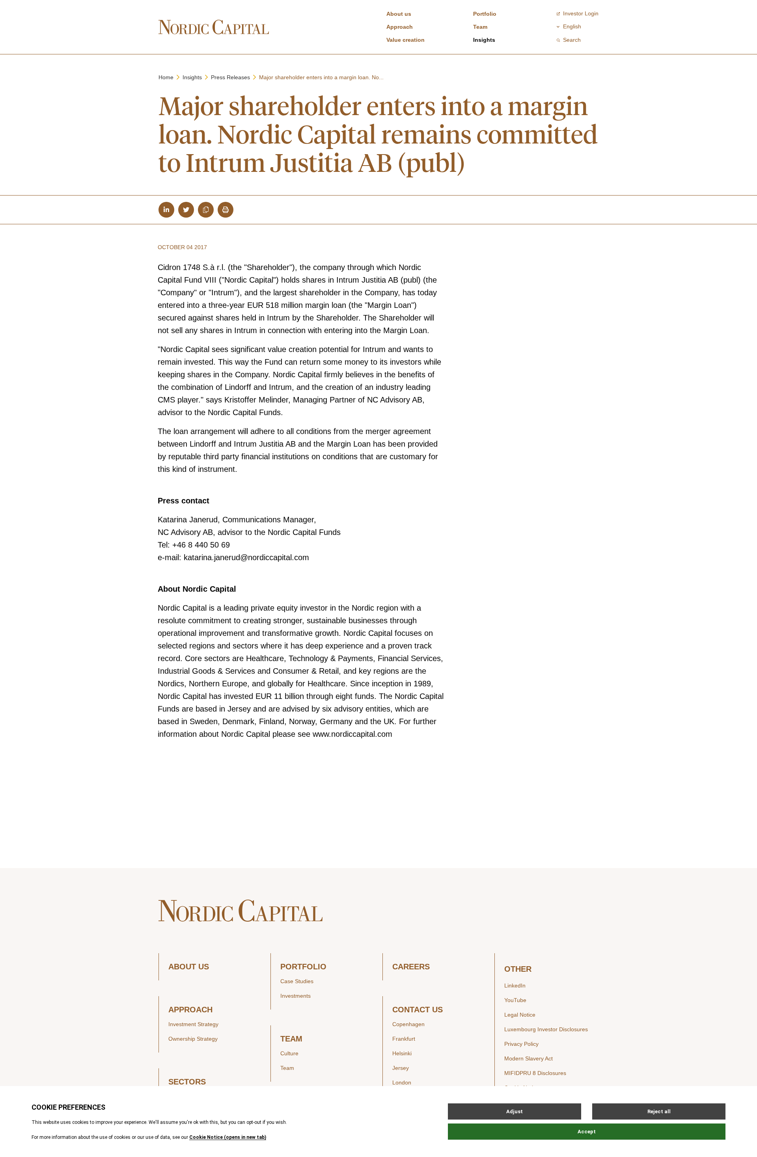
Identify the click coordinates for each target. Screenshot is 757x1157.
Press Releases (230, 77)
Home (165, 77)
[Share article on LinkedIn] (166, 210)
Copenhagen (408, 1024)
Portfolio (484, 14)
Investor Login (581, 13)
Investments (295, 996)
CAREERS (411, 967)
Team (480, 27)
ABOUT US (188, 967)
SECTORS (187, 1082)
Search (572, 40)
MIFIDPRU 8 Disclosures (535, 1073)
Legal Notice (519, 1015)
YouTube (515, 1000)
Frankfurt (403, 1039)
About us (398, 14)
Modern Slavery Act (528, 1058)
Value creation (405, 40)
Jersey (400, 1068)
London (401, 1082)
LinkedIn (515, 985)
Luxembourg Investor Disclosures (546, 1029)
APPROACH (190, 1010)
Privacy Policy (521, 1044)
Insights (484, 40)
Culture (289, 1053)
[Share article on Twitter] (186, 210)
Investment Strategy (193, 1024)
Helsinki (402, 1053)
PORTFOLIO (303, 967)
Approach (399, 27)
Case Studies (296, 981)
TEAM (291, 1039)
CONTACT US (417, 1010)
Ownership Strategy (193, 1039)
